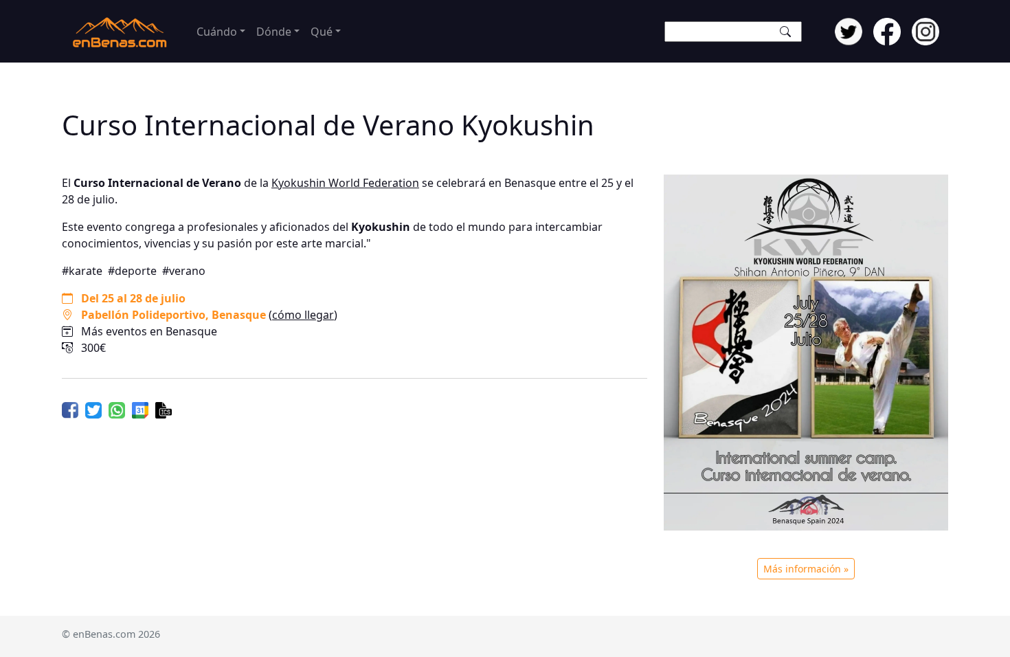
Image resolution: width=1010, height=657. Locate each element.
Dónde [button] (273, 31)
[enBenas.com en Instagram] (925, 30)
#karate (82, 270)
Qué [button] (322, 31)
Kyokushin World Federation (345, 182)
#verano (183, 270)
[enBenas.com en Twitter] (848, 30)
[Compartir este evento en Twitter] (93, 408)
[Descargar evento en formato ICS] (163, 408)
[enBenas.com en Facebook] (887, 30)
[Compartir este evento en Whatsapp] (117, 408)
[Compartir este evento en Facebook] (70, 408)
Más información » (806, 568)
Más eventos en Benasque (149, 331)
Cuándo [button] (217, 31)
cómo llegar (303, 314)
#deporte (132, 270)
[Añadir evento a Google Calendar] (140, 408)
